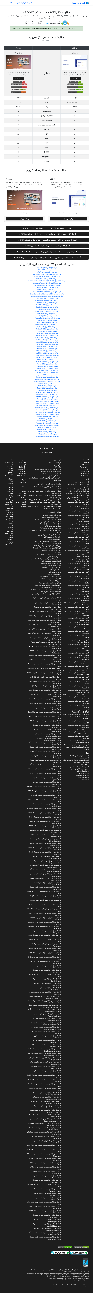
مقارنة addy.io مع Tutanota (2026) (47, 423)
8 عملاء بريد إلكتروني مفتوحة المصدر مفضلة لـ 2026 (45, 704)
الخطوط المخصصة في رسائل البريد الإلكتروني (47, 543)
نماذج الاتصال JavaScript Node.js (51, 563)
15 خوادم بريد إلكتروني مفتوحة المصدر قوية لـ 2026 (44, 717)
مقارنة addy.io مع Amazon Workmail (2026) (47, 283)
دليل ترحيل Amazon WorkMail (51, 517)
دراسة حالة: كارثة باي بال (53, 574)
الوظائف (23, 506)
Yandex (18, 53)
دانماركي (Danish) (10, 473)
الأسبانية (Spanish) (10, 526)
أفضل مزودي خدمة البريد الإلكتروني (50, 522)
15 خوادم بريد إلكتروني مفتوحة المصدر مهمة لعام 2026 (44, 1076)
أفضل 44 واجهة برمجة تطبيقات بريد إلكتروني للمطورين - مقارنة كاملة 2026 (48, 251)
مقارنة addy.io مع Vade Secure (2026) (47, 425)
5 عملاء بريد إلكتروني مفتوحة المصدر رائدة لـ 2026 (45, 652)
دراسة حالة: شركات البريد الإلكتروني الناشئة (48, 585)
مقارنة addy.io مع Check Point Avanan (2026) (47, 292)
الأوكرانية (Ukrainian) (10, 540)
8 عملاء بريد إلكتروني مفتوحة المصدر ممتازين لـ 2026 (45, 914)
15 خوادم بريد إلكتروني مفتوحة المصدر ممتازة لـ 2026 (44, 665)
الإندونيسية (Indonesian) (9, 502)
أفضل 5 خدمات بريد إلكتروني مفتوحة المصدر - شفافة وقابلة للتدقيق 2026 (48, 240)
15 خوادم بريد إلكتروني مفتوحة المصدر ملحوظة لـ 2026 (44, 674)
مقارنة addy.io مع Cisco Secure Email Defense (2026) (47, 294)
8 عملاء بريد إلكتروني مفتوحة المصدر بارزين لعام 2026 (46, 1045)
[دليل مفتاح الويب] (44, 161)
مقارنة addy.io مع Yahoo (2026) (47, 427)
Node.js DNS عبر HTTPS (53, 565)
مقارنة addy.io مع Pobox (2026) (47, 388)
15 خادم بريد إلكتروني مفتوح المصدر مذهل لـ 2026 (44, 927)
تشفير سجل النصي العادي (79, 767)
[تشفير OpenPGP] (43, 157)
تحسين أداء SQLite (55, 581)
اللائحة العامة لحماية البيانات (21, 494)
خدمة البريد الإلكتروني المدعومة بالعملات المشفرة (46, 559)
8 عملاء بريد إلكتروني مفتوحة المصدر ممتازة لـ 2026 (44, 792)
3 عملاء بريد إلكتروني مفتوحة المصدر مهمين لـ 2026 (44, 1203)
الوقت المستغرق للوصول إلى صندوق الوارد (76, 760)
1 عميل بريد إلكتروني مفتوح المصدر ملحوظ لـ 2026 (45, 678)
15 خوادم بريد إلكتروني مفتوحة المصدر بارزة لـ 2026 (45, 1163)
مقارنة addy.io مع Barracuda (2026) (47, 287)
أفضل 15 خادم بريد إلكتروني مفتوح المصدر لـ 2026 (47, 604)
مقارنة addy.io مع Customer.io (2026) (47, 300)
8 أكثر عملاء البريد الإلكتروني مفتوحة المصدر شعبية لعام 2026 (44, 1002)
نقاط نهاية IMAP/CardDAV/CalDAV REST (48, 541)
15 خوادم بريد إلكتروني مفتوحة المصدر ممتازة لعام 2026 (46, 1032)
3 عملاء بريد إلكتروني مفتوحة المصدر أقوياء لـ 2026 (45, 1212)
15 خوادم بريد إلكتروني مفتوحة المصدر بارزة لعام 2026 (46, 1041)
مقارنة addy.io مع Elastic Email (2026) (47, 311)
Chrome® (83, 473)
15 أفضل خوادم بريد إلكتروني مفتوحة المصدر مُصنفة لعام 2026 (45, 988)
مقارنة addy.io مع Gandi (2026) (47, 322)
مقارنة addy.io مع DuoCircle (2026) (47, 307)
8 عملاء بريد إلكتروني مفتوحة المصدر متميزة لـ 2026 (47, 783)
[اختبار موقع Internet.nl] (75, 84)
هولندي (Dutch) (9, 476)
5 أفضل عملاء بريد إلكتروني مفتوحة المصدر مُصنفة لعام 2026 (44, 993)
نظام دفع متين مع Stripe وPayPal (51, 587)
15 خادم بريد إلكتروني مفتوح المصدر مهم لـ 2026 (45, 831)
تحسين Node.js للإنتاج (54, 557)
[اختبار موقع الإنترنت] (78, 1252)
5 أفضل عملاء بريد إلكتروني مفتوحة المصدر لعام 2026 (46, 1107)
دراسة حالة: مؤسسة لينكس (53, 539)
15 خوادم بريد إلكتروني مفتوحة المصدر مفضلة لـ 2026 (45, 700)
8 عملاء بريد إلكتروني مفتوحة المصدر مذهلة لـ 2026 (44, 809)
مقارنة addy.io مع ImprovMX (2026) (47, 342)
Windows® (85, 465)
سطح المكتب (83, 471)
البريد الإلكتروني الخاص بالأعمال (79, 756)
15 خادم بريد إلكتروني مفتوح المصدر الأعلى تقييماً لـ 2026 (45, 866)
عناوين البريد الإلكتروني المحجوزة (79, 769)
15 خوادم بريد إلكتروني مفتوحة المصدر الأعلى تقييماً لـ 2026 (45, 744)
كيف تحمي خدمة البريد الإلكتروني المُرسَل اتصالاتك (46, 589)
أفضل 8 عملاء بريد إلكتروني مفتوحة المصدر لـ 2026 (47, 608)
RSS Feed (20, 476)
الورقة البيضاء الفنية (55, 463)
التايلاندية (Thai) (9, 533)
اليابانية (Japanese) (10, 507)
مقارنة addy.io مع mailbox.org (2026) (47, 436)
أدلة (87, 479)
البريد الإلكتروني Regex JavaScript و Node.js (47, 548)
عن (25, 484)
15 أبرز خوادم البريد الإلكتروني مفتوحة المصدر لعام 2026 (46, 1015)
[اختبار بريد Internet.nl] (75, 87)
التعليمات (8, 3)
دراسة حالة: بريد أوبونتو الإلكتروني (51, 537)
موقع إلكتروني (75, 78)
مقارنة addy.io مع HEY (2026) (47, 331)
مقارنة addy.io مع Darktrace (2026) (47, 303)
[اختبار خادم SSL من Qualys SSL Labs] (75, 92)
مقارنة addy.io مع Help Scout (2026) (47, 335)
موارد (87, 752)
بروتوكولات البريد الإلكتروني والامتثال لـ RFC (47, 546)
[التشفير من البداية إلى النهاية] (44, 152)
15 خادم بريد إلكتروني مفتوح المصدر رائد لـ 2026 (44, 892)
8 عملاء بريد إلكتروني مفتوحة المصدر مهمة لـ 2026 (44, 958)
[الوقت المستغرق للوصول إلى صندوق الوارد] (45, 129)
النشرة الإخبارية (22, 464)
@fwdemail (20, 469)
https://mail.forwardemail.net (40, 28)
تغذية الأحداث (22, 482)
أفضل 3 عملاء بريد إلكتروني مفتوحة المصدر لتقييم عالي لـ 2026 (44, 625)
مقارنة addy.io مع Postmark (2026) (47, 392)
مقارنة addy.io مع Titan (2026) (47, 419)
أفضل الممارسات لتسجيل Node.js (50, 524)
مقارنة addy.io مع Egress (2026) (47, 309)
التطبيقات (85, 459)
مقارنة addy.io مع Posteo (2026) (47, 390)
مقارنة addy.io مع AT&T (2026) (47, 272)
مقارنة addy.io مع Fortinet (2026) (47, 316)
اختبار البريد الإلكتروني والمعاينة (51, 550)
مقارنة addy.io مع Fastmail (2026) (47, 314)
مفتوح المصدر (57, 480)
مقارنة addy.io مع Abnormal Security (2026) (47, 274)
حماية (24, 487)
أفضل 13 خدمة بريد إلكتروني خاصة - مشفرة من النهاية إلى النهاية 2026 (48, 234)
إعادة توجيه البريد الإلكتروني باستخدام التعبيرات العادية (45, 478)
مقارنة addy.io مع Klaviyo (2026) (47, 346)
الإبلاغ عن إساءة (21, 502)
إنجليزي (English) (10, 479)
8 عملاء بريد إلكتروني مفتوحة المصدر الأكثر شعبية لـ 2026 (45, 757)
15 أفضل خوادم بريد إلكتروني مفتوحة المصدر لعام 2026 (46, 1093)
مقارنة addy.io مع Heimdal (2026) (47, 333)
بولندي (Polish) (9, 516)
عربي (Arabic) (9, 462)
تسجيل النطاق (84, 764)
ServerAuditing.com (82, 775)
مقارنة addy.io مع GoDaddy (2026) (47, 329)
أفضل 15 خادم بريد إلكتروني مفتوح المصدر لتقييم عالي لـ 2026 (44, 621)
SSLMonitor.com (83, 780)
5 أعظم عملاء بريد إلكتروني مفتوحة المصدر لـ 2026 (45, 695)
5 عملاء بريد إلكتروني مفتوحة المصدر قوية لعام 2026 (45, 1089)
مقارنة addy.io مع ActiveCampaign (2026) (47, 276)
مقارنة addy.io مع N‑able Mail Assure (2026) (47, 381)
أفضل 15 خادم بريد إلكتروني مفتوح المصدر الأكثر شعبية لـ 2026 (44, 630)
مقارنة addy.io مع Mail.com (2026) (47, 351)
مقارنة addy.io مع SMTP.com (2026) (47, 401)
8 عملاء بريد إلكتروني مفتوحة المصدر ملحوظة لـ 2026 (44, 800)
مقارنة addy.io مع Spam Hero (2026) (47, 410)
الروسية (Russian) (10, 523)
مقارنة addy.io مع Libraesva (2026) (47, 349)
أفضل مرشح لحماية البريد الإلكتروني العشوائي (47, 519)
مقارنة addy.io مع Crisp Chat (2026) (47, 298)
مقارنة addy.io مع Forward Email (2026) (47, 318)
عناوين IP (58, 467)
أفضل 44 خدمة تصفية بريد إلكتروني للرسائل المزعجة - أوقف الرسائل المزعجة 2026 (48, 257)
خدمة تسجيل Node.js (54, 572)
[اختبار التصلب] (75, 82)
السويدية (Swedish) (10, 530)
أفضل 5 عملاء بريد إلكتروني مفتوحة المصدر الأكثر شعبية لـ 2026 (44, 634)
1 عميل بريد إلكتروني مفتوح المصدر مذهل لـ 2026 (46, 687)
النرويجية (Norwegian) (9, 513)
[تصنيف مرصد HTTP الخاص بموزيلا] (75, 89)
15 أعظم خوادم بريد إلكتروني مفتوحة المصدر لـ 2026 (45, 691)
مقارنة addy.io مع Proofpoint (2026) (47, 394)
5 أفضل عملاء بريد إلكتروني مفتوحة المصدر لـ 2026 (47, 730)
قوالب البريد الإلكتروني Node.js (51, 568)
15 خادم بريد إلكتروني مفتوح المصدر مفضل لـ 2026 (45, 822)
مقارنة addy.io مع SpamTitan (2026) (47, 414)
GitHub (21, 467)
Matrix (22, 471)
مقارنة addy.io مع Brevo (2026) (47, 289)
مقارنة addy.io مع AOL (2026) (47, 270)
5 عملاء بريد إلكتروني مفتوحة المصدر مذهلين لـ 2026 (47, 932)
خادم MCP (58, 552)
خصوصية (14, 3)
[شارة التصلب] (85, 1262)
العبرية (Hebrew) (10, 494)
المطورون (57, 459)
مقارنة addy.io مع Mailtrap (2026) (47, 366)
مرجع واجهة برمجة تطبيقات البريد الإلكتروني (48, 469)
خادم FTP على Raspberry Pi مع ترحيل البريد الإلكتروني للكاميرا (77, 499)
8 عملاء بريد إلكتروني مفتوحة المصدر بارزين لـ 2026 (44, 923)
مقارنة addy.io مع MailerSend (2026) (47, 355)
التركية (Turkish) (10, 536)
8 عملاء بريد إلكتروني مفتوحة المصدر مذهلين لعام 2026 (44, 1054)
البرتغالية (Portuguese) (9, 519)
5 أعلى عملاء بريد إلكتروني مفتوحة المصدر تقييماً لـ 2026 (46, 643)
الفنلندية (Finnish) (10, 482)
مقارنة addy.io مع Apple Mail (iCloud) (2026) (47, 285)
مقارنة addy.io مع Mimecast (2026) (47, 377)
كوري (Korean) (9, 510)
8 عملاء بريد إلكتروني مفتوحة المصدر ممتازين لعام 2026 (46, 1037)
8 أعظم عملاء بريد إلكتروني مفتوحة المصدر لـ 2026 (45, 818)
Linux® (84, 469)
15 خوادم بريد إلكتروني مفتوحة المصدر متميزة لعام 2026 (46, 1023)
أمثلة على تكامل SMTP (82, 482)
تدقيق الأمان (57, 465)
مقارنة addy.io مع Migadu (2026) (47, 375)
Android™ (83, 467)
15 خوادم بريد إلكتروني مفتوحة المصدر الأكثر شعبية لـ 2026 (45, 752)
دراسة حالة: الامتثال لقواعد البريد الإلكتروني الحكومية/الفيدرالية (45, 531)
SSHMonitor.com (83, 778)
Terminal (84, 476)
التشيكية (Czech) (11, 469)
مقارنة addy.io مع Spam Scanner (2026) (47, 412)
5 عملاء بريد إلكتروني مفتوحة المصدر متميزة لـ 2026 (45, 660)
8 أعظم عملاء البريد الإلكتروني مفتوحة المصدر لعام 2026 (45, 1063)
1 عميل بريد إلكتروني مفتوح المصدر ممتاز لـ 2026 (44, 669)
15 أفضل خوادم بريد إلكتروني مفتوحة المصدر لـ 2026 (47, 726)
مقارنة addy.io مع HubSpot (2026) (47, 340)
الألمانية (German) (10, 490)
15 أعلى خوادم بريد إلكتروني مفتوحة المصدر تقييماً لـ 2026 (45, 639)
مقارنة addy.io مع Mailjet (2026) (47, 364)
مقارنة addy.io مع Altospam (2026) (47, 279)
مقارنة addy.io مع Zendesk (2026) (47, 432)
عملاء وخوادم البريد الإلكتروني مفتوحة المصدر (46, 598)
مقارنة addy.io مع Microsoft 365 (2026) (47, 373)
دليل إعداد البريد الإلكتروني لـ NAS (78, 491)
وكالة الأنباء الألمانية (22, 499)
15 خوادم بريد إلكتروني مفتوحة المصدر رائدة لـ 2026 (45, 647)
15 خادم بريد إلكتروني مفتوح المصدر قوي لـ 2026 (45, 840)
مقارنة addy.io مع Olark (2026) (47, 386)
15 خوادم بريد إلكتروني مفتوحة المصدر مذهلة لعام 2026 (44, 1050)
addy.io (74, 53)
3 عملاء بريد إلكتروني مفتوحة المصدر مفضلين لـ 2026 (46, 1194)
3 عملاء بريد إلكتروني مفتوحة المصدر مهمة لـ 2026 (44, 713)
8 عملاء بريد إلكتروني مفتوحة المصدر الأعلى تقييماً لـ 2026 (45, 748)
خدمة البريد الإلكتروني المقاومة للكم (50, 576)
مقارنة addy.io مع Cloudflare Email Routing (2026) (47, 296)
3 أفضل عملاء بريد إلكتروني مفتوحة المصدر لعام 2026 (46, 1098)
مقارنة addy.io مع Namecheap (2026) (47, 379)
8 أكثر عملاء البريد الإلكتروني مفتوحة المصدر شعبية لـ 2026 (45, 879)
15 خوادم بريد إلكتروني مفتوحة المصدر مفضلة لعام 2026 (46, 1067)
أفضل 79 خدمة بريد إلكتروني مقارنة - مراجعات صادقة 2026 (48, 228)
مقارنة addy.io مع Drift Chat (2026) (47, 305)
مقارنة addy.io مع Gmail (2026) (47, 327)
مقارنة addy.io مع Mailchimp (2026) (47, 353)
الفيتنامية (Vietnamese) (9, 544)
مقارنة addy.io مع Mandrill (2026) (47, 368)
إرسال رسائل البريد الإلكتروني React (50, 583)
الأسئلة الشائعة (45, 452)
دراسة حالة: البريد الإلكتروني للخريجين (49, 535)
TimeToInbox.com (83, 773)
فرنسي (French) (10, 486)
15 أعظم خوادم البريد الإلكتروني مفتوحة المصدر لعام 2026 (45, 1058)
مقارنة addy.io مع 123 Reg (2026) (47, 268)
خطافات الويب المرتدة (54, 476)
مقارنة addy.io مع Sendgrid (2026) (47, 405)
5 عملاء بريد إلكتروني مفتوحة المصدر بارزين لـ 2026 (45, 1168)
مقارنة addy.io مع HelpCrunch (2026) (47, 338)
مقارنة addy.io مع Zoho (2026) (47, 434)
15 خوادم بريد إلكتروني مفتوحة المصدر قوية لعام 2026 (44, 1085)
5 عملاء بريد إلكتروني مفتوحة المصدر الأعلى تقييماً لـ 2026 (45, 870)
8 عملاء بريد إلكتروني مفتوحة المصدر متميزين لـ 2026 (45, 905)
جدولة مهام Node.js (55, 570)
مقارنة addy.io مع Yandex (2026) (47, 429)
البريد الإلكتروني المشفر (24, 3)
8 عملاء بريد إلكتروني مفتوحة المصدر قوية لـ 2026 (45, 722)
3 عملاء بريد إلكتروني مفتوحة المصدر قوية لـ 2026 (45, 844)
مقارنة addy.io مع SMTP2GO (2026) (47, 403)
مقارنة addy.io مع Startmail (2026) (47, 416)
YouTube (21, 473)
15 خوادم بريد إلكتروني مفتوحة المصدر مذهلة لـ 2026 (45, 682)
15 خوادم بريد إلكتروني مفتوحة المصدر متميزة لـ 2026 (44, 656)
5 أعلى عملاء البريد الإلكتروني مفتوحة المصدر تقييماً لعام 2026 (44, 1133)
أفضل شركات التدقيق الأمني (52, 526)
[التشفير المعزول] (41, 116)
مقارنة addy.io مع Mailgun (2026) (47, 359)
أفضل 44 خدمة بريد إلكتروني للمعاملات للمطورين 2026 (48, 245)
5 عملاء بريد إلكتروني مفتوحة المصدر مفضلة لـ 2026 (44, 827)
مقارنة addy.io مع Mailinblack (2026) (47, 362)
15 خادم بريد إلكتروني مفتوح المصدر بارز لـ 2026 (45, 919)
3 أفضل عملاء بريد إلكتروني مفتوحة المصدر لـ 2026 (45, 853)
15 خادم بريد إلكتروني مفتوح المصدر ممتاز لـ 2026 (44, 910)
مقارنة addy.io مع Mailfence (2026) (47, 357)
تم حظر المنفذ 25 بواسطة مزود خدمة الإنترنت (77, 748)
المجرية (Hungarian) (9, 498)
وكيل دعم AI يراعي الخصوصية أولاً (51, 528)
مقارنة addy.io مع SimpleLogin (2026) (47, 408)
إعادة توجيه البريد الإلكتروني (65, 28)
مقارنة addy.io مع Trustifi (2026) (47, 421)
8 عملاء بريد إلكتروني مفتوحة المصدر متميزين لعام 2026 (46, 1028)
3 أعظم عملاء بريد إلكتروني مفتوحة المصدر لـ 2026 (44, 1185)
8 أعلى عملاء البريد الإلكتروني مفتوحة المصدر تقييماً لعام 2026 (44, 1010)
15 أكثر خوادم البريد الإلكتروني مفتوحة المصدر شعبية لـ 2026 (44, 875)
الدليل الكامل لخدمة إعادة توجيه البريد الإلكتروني (46, 554)
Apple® (86, 463)
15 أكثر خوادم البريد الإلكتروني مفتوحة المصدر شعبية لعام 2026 (45, 997)
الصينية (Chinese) (10, 465)
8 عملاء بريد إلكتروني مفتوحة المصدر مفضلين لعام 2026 (46, 1072)
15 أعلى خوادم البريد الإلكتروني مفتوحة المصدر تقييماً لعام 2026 (45, 1006)
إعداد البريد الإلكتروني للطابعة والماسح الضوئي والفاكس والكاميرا (77, 494)
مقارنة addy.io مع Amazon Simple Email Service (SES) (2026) (47, 281)
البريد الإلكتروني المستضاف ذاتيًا (51, 473)
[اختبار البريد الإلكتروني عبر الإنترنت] (60, 1252)
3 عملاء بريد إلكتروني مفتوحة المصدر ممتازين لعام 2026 (44, 1159)
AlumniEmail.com (83, 771)
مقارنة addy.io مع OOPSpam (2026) (47, 384)
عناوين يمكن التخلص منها (81, 762)
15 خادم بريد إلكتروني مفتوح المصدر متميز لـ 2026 (45, 901)
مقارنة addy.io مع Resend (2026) (47, 399)
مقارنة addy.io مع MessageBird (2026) (47, 370)
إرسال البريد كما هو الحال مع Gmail (78, 489)
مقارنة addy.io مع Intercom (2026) (47, 344)
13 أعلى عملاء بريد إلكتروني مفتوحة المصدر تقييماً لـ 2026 (45, 765)
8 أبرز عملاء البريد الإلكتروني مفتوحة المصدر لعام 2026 (46, 1019)
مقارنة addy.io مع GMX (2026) (47, 320)
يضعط (24, 504)
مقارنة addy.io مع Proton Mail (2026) (47, 397)
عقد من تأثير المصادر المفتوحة (52, 515)
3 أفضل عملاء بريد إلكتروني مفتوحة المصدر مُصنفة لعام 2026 (44, 1115)
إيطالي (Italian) (9, 504)
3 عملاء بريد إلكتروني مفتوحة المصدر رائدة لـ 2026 (45, 774)
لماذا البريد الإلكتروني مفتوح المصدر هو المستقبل (46, 594)
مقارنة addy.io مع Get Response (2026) (47, 324)
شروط (24, 491)
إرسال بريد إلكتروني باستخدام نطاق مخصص (78, 485)
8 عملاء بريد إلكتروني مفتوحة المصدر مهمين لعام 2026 (44, 1080)
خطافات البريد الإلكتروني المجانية (51, 471)
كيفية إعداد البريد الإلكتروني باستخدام (78, 503)
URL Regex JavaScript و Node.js (50, 592)
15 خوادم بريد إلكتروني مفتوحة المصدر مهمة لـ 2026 (47, 709)
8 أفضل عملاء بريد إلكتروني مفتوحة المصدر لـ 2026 (47, 984)
